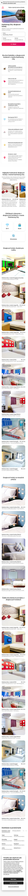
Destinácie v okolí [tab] (6, 830)
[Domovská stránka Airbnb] (3, 7)
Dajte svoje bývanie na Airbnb (16, 7)
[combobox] (13, 35)
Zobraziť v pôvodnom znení (9, 3)
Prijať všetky (13, 879)
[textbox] (7, 40)
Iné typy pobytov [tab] (16, 830)
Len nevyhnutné (13, 883)
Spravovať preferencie (13, 886)
